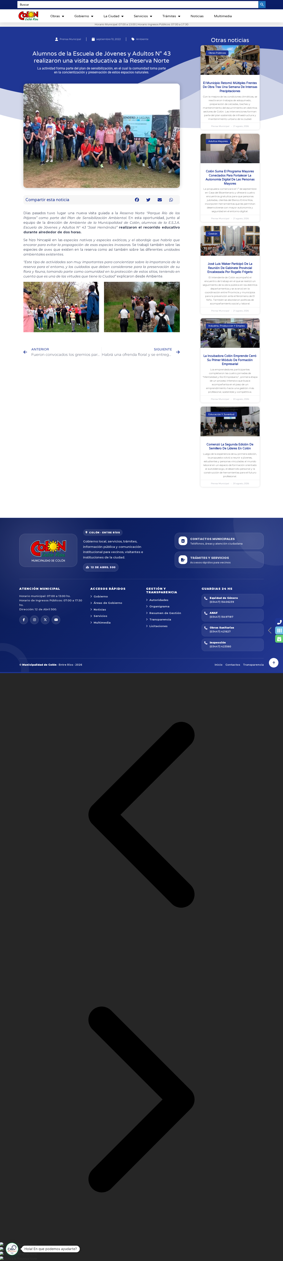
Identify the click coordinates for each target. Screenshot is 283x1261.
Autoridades (158, 600)
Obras (55, 16)
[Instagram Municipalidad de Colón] (34, 619)
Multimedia (223, 16)
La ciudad (111, 16)
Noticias (197, 16)
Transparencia (160, 619)
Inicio (219, 664)
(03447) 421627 (220, 631)
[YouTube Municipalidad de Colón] (56, 619)
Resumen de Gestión (165, 613)
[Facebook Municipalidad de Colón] (23, 619)
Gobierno (81, 16)
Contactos (232, 664)
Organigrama (159, 606)
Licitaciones (158, 626)
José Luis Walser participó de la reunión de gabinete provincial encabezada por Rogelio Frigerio (230, 268)
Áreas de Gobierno (108, 602)
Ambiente (142, 39)
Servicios (141, 16)
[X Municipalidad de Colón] (45, 619)
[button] (137, 199)
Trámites (169, 16)
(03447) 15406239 (222, 601)
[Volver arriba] (273, 663)
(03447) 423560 (220, 646)
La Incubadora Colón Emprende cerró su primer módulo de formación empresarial (229, 360)
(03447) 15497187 (221, 616)
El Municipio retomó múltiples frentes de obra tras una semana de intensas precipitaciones (230, 87)
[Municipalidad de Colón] (48, 550)
